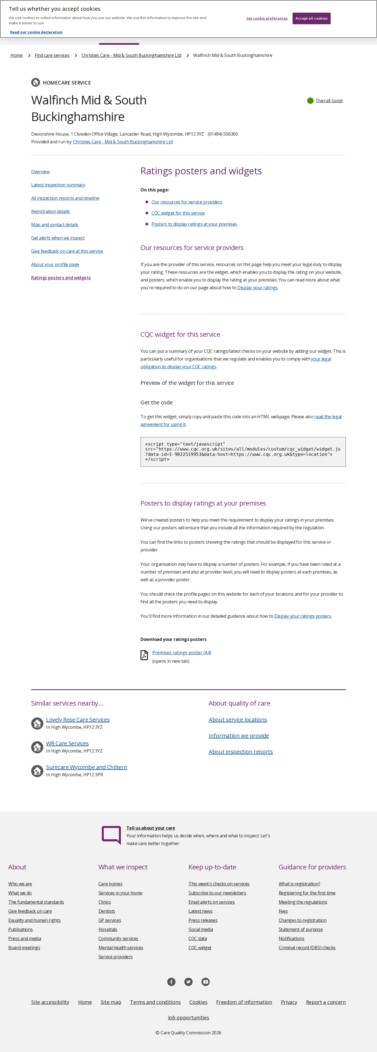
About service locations (238, 719)
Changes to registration (302, 920)
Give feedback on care (30, 911)
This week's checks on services (219, 884)
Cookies (198, 1002)
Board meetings (24, 948)
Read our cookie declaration (36, 32)
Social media (201, 929)
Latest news (201, 911)
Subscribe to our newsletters (217, 893)
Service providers (116, 957)
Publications (20, 929)
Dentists (107, 911)
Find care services (52, 55)
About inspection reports (241, 751)
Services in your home (120, 893)
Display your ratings (257, 288)
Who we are (20, 884)
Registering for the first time (307, 893)
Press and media (24, 938)
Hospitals (108, 929)
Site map (111, 1002)
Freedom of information (244, 1002)
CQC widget (200, 948)
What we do (20, 893)
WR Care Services (67, 743)
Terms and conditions (155, 1002)
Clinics (105, 902)
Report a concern (326, 1002)
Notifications (291, 938)
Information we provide (239, 735)
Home (16, 55)
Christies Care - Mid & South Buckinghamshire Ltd (131, 55)
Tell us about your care (150, 828)
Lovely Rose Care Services (78, 719)
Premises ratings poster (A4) (181, 652)
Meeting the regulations (303, 902)
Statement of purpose (301, 929)
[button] (325, 100)
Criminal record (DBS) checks (307, 948)
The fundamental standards (36, 902)
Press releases (203, 920)
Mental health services (121, 948)
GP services (110, 920)
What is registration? (299, 884)
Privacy (289, 1002)
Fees (283, 911)
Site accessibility (50, 1002)
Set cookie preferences (267, 18)
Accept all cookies (312, 18)
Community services (119, 938)
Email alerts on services (212, 902)
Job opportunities (188, 1017)
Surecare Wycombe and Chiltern (86, 767)
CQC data (198, 938)
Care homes (111, 884)
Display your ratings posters (302, 616)
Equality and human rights (34, 920)
